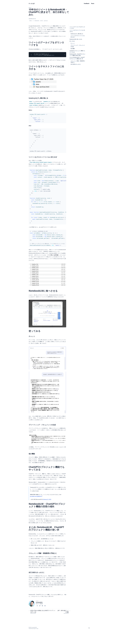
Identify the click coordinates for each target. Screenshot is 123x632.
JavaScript (45, 20)
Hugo (34, 628)
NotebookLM (37, 20)
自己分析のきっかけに (76, 64)
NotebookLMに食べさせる (76, 39)
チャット (73, 43)
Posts (30, 7)
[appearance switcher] (89, 627)
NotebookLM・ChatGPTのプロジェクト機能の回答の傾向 (77, 54)
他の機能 (73, 48)
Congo (37, 628)
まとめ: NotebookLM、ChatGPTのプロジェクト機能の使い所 (77, 58)
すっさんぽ (31, 3)
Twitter (30, 20)
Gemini (41, 20)
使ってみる (72, 41)
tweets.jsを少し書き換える (77, 33)
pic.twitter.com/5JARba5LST (36, 496)
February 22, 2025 (47, 499)
